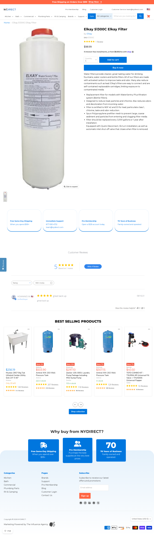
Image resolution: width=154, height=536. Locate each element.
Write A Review (93, 266)
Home (7, 23)
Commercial (9, 485)
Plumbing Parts (11, 488)
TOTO (128, 383)
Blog (84, 9)
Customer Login (96, 9)
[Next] (80, 404)
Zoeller (68, 380)
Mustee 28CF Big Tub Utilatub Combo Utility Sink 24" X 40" (16, 375)
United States (140, 519)
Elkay (89, 34)
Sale (92, 16)
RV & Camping (11, 492)
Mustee (8, 380)
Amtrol (38, 378)
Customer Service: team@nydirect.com (127, 9)
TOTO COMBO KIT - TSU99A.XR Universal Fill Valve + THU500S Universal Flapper (137, 376)
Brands (45, 478)
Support (46, 481)
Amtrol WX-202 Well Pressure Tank (106, 374)
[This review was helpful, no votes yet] (138, 308)
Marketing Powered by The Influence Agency (26, 524)
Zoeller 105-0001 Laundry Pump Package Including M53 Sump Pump (78, 375)
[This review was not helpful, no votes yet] (142, 308)
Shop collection (78, 411)
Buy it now (118, 67)
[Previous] (75, 404)
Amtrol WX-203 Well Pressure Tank (45, 374)
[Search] (140, 16)
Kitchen (7, 478)
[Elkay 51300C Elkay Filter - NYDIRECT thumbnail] (5, 197)
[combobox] (21, 283)
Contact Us (47, 495)
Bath (6, 481)
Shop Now (94, 2)
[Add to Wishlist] (28, 329)
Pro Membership (72, 9)
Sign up (85, 495)
